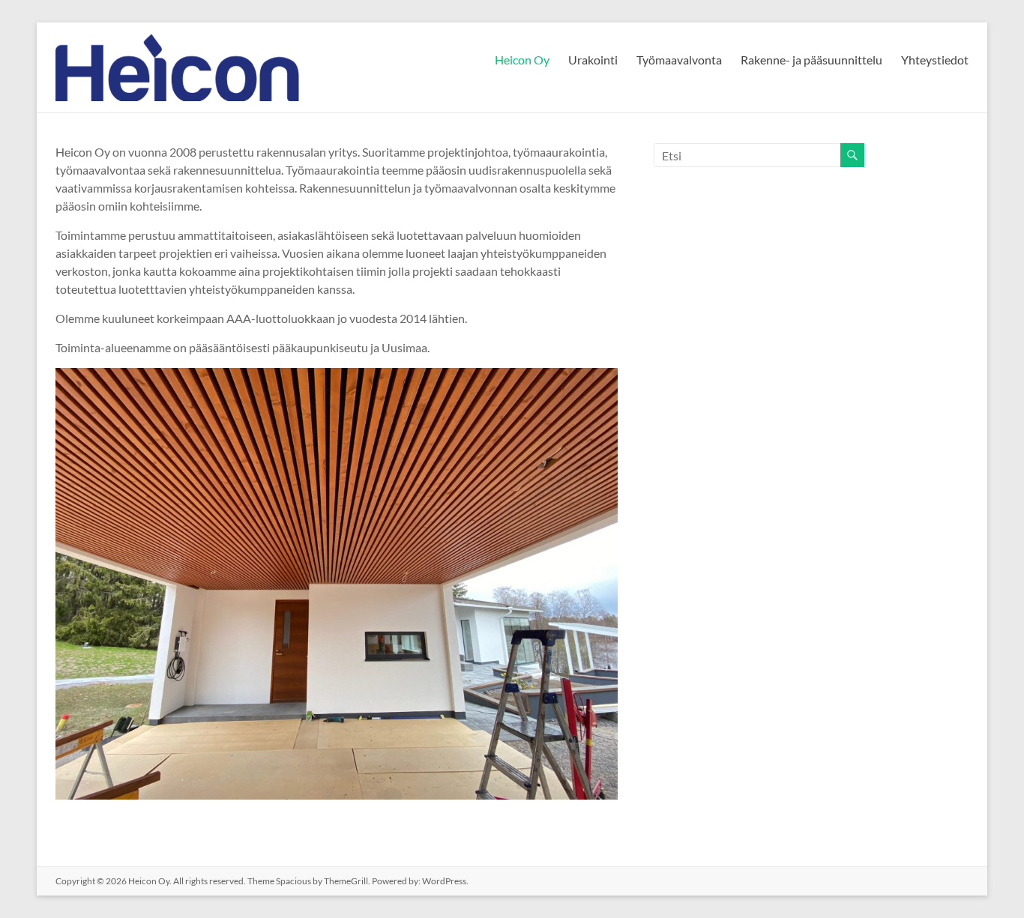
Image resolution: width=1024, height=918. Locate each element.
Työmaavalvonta (679, 59)
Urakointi (593, 59)
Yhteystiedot (935, 59)
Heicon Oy (522, 59)
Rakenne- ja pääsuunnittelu (811, 59)
